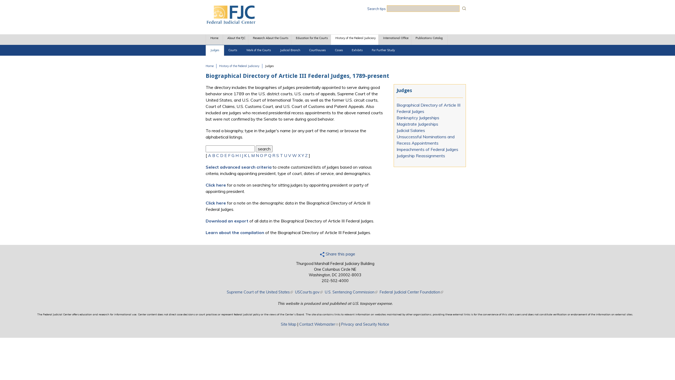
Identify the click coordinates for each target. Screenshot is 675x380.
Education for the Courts (312, 38)
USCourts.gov (309, 292)
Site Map (288, 324)
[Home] (231, 22)
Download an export (227, 221)
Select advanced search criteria (239, 167)
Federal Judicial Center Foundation (411, 292)
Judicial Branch (290, 50)
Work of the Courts (258, 50)
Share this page (340, 253)
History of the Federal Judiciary (355, 38)
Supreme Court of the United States (260, 292)
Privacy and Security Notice (365, 324)
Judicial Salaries (411, 130)
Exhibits (357, 50)
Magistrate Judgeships (417, 124)
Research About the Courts (270, 38)
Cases (339, 50)
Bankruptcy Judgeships (418, 117)
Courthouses (317, 50)
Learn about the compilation (235, 232)
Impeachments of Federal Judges (427, 149)
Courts (232, 50)
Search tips (376, 9)
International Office (395, 38)
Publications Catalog (429, 38)
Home (214, 38)
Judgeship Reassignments (421, 155)
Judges (214, 50)
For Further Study (383, 50)
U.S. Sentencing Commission (351, 292)
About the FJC (236, 38)
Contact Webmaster (318, 324)
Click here (216, 185)
